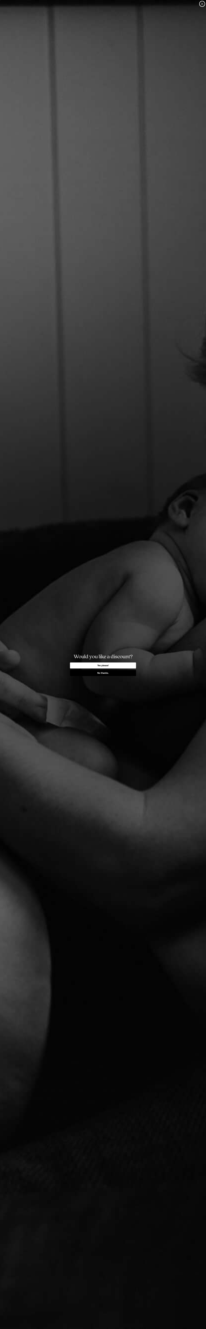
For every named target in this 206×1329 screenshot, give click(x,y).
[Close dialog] (202, 3)
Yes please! (103, 665)
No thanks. (103, 673)
